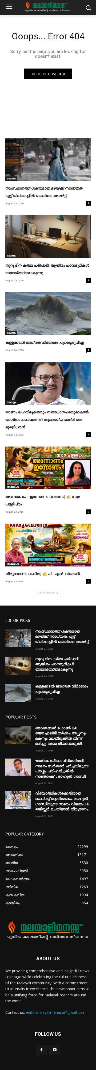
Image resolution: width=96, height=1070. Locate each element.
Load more (46, 593)
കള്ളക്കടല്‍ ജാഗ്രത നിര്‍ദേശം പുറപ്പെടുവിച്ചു (44, 343)
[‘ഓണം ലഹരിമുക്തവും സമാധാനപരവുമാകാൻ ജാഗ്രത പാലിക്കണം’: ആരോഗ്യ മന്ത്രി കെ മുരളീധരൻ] (48, 383)
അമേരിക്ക (13, 487)
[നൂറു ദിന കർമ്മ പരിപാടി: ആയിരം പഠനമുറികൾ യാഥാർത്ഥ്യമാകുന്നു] (48, 236)
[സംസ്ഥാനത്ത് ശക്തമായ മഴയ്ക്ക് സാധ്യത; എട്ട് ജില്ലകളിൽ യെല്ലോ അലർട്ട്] (48, 159)
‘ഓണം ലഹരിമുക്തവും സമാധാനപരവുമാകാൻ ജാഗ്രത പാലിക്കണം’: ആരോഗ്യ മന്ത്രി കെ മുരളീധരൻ (47, 419)
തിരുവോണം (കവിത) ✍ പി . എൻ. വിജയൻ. (43, 574)
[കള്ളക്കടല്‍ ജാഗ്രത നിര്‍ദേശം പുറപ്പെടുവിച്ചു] (48, 313)
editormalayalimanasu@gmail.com (55, 1012)
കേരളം (11, 178)
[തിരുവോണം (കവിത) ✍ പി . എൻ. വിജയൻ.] (48, 545)
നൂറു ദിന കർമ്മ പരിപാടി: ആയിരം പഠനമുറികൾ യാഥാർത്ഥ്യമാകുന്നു (57, 664)
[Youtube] (54, 1050)
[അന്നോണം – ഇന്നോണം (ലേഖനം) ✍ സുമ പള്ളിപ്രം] (48, 468)
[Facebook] (41, 1050)
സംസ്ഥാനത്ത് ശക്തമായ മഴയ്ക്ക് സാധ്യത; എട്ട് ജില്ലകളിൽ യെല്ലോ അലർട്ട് (62, 637)
